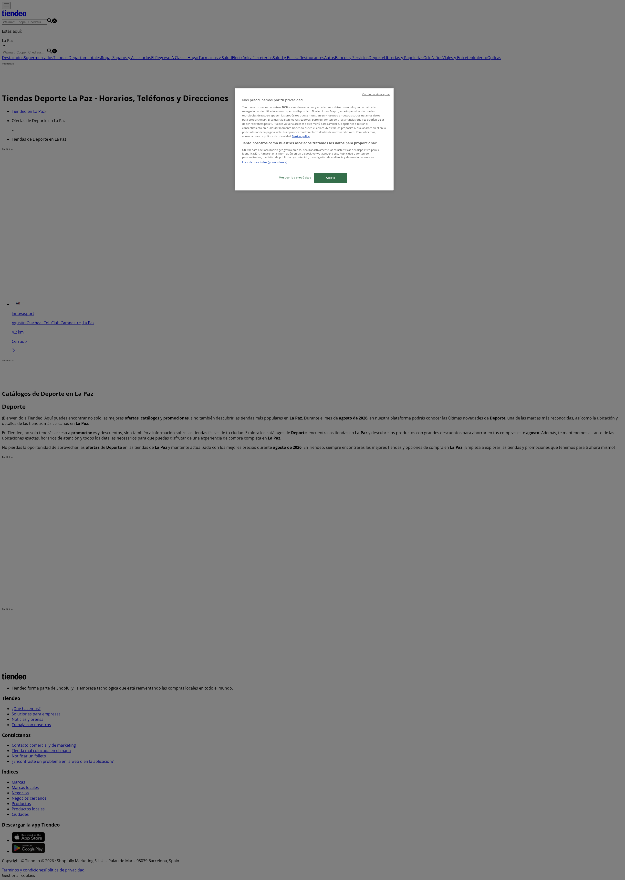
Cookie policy (301, 136)
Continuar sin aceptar (376, 94)
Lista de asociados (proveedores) (264, 162)
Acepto (330, 177)
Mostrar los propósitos (295, 177)
